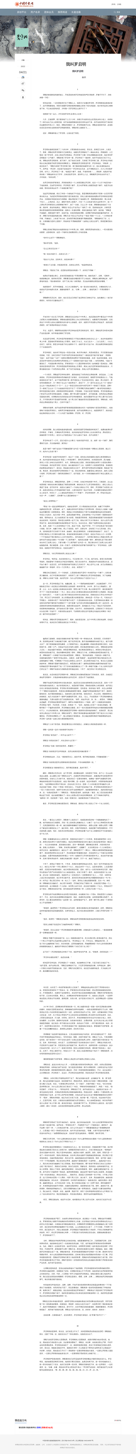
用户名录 (35, 12)
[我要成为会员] (47, 1427)
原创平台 (21, 12)
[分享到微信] (23, 90)
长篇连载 (76, 12)
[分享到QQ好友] (23, 97)
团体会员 (49, 12)
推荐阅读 (62, 12)
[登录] (113, 4)
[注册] (119, 4)
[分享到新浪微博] (23, 83)
